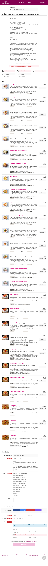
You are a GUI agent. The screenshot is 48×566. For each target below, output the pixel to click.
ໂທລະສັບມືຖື (6, 518)
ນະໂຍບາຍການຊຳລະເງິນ (33, 555)
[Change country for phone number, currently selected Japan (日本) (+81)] (15, 519)
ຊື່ (8, 515)
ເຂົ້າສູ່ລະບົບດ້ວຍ (9, 510)
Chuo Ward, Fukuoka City (20, 477)
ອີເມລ (7, 522)
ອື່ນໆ (16, 493)
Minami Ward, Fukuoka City (20, 479)
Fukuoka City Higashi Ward (20, 481)
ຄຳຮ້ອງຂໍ (10, 498)
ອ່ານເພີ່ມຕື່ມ (24, 416)
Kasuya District (18, 491)
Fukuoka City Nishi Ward (20, 487)
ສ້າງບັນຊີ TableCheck (19, 529)
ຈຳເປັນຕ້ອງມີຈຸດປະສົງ (8, 455)
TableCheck (38, 510)
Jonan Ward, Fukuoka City (20, 483)
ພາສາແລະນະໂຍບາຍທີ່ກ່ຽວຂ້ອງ (30, 541)
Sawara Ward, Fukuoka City (20, 485)
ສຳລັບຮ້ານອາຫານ (5, 555)
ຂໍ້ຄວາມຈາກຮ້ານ (13, 17)
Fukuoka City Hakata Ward (20, 475)
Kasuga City (17, 489)
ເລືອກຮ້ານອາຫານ (13, 7)
